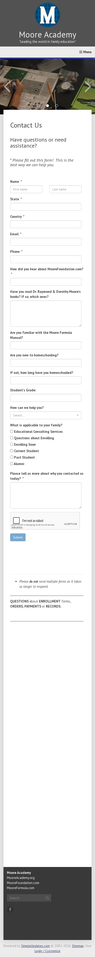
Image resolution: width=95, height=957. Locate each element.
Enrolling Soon (24, 444)
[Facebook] (10, 909)
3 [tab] (56, 105)
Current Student (26, 451)
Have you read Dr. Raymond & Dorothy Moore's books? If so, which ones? (45, 294)
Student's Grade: (23, 390)
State (15, 199)
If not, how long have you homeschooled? (41, 372)
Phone (15, 251)
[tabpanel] (47, 86)
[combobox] (45, 415)
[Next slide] (76, 86)
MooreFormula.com (20, 888)
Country (16, 216)
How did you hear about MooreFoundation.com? (46, 269)
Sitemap (78, 946)
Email (14, 234)
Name (15, 181)
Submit (18, 537)
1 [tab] (38, 105)
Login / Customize (47, 951)
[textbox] (44, 415)
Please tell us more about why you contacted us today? (46, 476)
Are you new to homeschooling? (34, 355)
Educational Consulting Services (38, 431)
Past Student (24, 457)
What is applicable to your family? (36, 425)
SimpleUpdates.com (35, 946)
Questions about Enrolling (33, 438)
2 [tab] (47, 105)
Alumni (18, 464)
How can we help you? (27, 407)
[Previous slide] (18, 86)
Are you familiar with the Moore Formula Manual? (41, 335)
